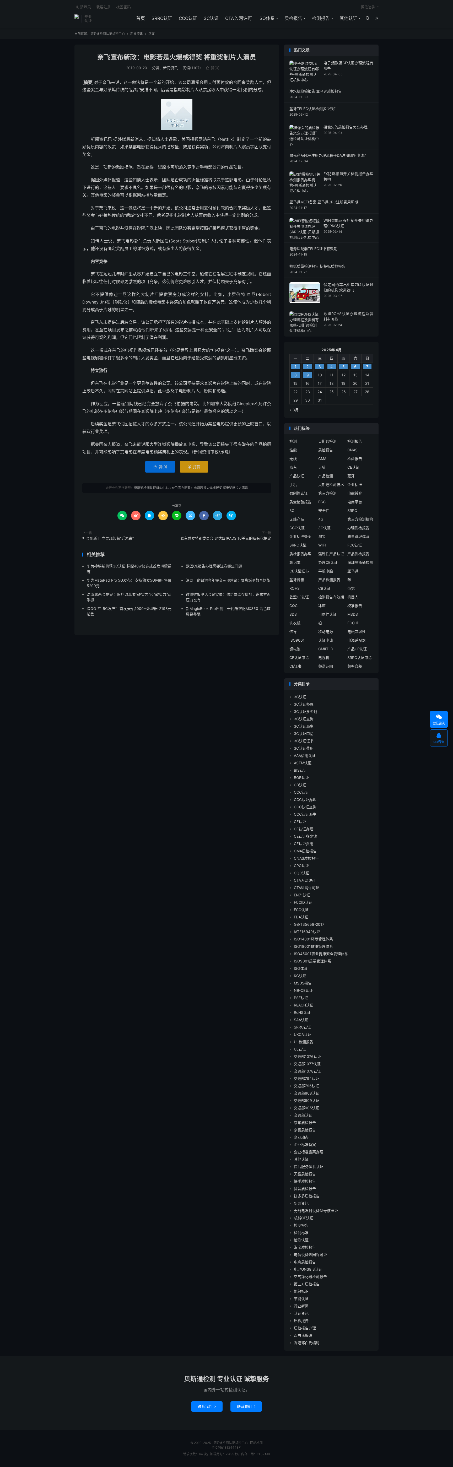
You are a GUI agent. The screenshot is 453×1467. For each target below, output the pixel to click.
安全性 (323, 510)
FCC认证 (354, 545)
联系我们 (207, 1406)
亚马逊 (352, 571)
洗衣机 (294, 623)
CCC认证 (188, 18)
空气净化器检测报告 (310, 1276)
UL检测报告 (303, 1042)
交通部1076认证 (307, 1056)
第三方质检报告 (307, 1284)
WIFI (322, 545)
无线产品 (296, 519)
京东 (293, 467)
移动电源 (325, 631)
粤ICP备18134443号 (227, 1447)
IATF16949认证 (307, 931)
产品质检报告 (358, 553)
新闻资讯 (136, 34)
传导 (293, 631)
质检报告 (293, 18)
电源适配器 (356, 640)
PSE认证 (301, 997)
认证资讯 (301, 1313)
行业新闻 (301, 1306)
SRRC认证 (162, 18)
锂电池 (294, 649)
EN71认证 (302, 895)
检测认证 (301, 1240)
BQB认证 (301, 777)
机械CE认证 (303, 1218)
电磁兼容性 (356, 631)
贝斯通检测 (327, 441)
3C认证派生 (304, 726)
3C (291, 510)
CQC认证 (301, 873)
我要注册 (103, 7)
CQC (293, 605)
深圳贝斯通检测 (360, 562)
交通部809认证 (306, 1100)
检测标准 (301, 1232)
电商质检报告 (305, 1262)
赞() (212, 68)
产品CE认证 (357, 649)
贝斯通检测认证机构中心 (76, 18)
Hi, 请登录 (82, 7)
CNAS (352, 450)
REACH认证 (303, 1005)
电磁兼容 (354, 493)
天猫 (322, 467)
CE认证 (353, 467)
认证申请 (325, 640)
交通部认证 (303, 1115)
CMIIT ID (325, 649)
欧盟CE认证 (299, 597)
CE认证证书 (299, 571)
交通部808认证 (306, 1093)
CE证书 (295, 666)
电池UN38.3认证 (308, 1269)
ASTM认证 (302, 763)
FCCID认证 (303, 902)
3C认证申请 (304, 733)
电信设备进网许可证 (310, 1254)
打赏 (194, 466)
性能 (293, 450)
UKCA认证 (302, 1034)
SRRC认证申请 (359, 657)
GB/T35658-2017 (309, 924)
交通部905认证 (306, 1108)
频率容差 (354, 666)
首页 (140, 18)
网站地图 (256, 1443)
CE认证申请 (299, 657)
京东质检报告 (305, 1122)
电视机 (323, 657)
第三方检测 (327, 493)
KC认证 (300, 975)
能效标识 (301, 1291)
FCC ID (353, 623)
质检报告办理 (300, 553)
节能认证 (301, 1298)
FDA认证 (301, 917)
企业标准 (354, 484)
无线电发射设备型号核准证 (316, 1210)
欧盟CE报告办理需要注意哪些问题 (214, 566)
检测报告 (321, 18)
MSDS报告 (303, 983)
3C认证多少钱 (305, 711)
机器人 (352, 597)
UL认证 (300, 1049)
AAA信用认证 (305, 755)
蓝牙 (351, 476)
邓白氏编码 (303, 1335)
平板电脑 (325, 571)
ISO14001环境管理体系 (313, 939)
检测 (293, 441)
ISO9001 (297, 640)
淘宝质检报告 (305, 1247)
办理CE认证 (328, 562)
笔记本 (294, 562)
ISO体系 (266, 18)
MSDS (352, 614)
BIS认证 (300, 770)
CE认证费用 (303, 843)
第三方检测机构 (360, 519)
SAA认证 (301, 1019)
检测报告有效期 (331, 597)
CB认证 (324, 588)
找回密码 (123, 7)
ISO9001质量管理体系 (312, 961)
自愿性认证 (327, 614)
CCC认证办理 (305, 799)
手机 (293, 484)
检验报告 (354, 458)
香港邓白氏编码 (307, 1342)
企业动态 (301, 1137)
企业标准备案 (300, 536)
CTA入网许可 (238, 18)
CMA (322, 458)
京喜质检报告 (305, 1130)
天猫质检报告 (305, 1174)
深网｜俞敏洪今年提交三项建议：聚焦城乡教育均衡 (228, 580)
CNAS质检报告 (306, 858)
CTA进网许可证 (306, 887)
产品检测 (325, 476)
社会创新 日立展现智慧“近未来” (108, 538)
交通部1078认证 (307, 1071)
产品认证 (296, 476)
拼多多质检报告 (307, 1196)
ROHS (294, 588)
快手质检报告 (305, 1181)
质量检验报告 (300, 502)
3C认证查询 (304, 719)
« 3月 (294, 410)
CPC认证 (301, 865)
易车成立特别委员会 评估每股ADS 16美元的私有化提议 (225, 538)
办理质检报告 (358, 528)
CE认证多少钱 (305, 836)
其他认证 (348, 18)
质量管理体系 (358, 536)
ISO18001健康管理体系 (313, 946)
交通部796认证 (306, 1086)
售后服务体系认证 (308, 1166)
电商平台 (354, 502)
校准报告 (354, 605)
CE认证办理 (303, 829)
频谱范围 (325, 666)
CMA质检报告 (305, 851)
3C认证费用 (304, 748)
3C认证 (211, 18)
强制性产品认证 (331, 553)
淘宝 (322, 536)
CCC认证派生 (305, 814)
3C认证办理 (304, 704)
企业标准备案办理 (308, 1152)
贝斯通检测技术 (331, 484)
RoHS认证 (302, 1012)
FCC (322, 502)
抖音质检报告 (305, 1188)
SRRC (352, 510)
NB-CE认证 (303, 990)
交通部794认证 (306, 1078)
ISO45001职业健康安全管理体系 (321, 953)
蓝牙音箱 (296, 579)
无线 (293, 458)
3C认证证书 (304, 741)
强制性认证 (298, 493)
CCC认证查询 (305, 807)
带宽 (351, 588)
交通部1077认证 (307, 1064)
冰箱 (322, 605)
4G (320, 519)
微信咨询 (368, 7)
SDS (293, 614)
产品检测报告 (329, 579)
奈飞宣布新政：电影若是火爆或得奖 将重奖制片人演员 (176, 57)
